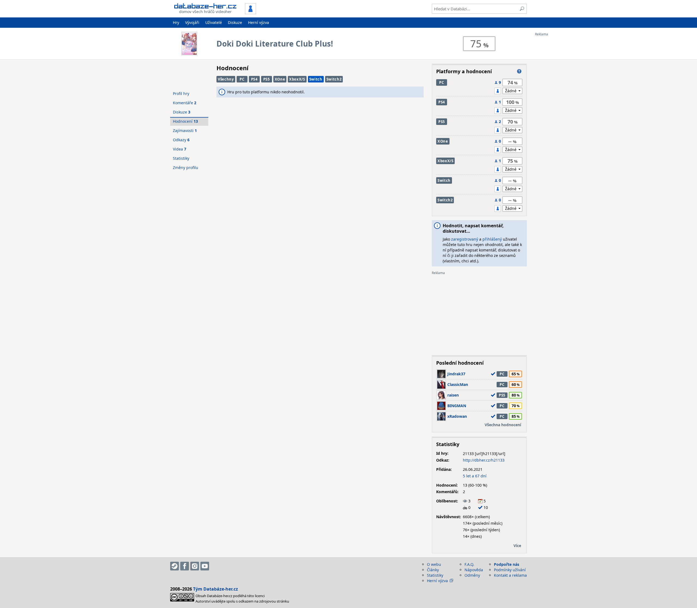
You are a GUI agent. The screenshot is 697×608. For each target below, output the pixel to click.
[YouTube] (204, 566)
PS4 (254, 79)
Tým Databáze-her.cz (215, 589)
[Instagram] (194, 566)
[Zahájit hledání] (522, 8)
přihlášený (492, 239)
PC (242, 79)
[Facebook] (184, 566)
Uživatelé (213, 22)
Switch (315, 79)
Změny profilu (185, 167)
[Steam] (174, 566)
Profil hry (181, 93)
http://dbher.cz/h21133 (484, 460)
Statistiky (181, 158)
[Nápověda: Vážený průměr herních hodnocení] (519, 71)
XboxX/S (297, 79)
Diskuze (235, 22)
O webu (434, 564)
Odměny (472, 575)
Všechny (226, 79)
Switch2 (334, 79)
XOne (280, 79)
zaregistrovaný (464, 239)
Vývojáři (192, 22)
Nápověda (473, 569)
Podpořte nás (506, 564)
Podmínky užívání (510, 569)
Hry (176, 22)
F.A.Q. (469, 564)
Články (433, 569)
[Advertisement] (557, 117)
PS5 (266, 79)
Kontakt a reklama (510, 575)
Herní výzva (258, 22)
